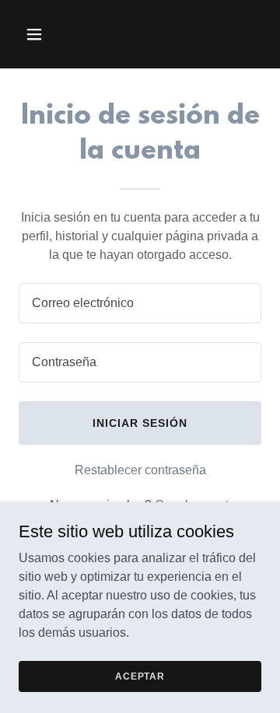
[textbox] (140, 303)
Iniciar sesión (140, 423)
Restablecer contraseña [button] (140, 470)
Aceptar (140, 675)
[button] (46, 34)
